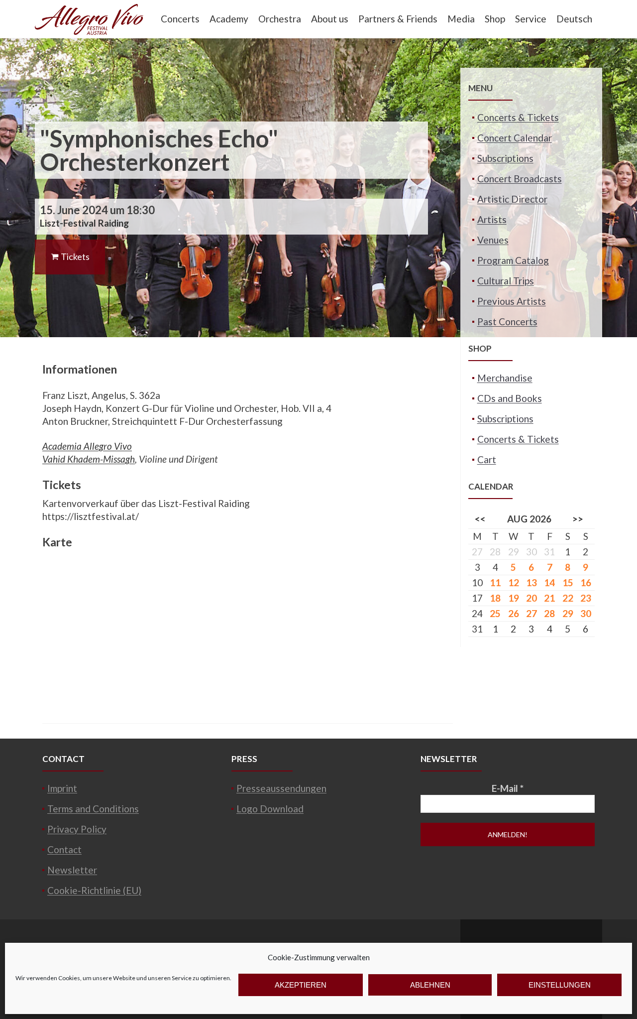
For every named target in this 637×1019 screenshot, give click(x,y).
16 (585, 582)
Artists (492, 219)
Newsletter (72, 870)
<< (480, 518)
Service (530, 18)
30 (585, 613)
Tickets (74, 256)
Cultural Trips (505, 280)
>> (577, 518)
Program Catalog (513, 260)
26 (513, 613)
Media (461, 18)
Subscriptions (505, 158)
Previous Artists (511, 301)
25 (495, 613)
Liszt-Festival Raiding (84, 223)
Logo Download (270, 808)
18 (495, 598)
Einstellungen (560, 985)
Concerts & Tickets (518, 117)
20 (531, 598)
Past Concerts (507, 321)
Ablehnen (430, 985)
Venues (493, 240)
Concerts (180, 18)
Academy (229, 18)
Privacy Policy (76, 829)
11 (495, 582)
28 (549, 613)
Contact (64, 849)
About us (329, 18)
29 (567, 613)
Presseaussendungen (281, 788)
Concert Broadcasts (519, 178)
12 (513, 582)
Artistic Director (512, 199)
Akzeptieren (300, 985)
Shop (495, 18)
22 (567, 598)
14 (549, 582)
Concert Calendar (514, 137)
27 (531, 613)
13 (531, 582)
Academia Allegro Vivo (87, 446)
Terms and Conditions (93, 808)
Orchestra (279, 18)
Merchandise (504, 377)
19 (513, 598)
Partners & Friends (397, 18)
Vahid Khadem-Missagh (88, 459)
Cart (486, 459)
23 (585, 598)
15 (567, 582)
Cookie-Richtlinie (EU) (94, 890)
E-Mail (508, 788)
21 (549, 598)
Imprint (62, 788)
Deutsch (574, 18)
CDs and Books (509, 398)
